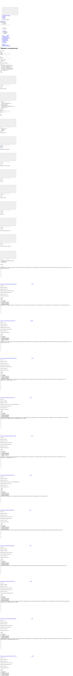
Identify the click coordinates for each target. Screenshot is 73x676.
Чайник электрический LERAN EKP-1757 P (7, 320)
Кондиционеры (5, 39)
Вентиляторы (4, 42)
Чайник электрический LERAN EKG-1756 (7, 475)
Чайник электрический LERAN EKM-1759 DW (8, 358)
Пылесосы (4, 41)
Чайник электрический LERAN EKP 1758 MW (8, 618)
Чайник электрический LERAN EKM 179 (7, 545)
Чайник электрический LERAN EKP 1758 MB (8, 435)
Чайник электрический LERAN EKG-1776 (7, 397)
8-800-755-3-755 (3, 21)
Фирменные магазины (6, 15)
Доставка (4, 16)
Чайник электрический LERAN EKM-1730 (7, 581)
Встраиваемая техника (6, 37)
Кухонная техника (5, 36)
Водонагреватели (5, 38)
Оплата (3, 17)
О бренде (4, 18)
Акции (8, 35)
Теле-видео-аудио (5, 40)
